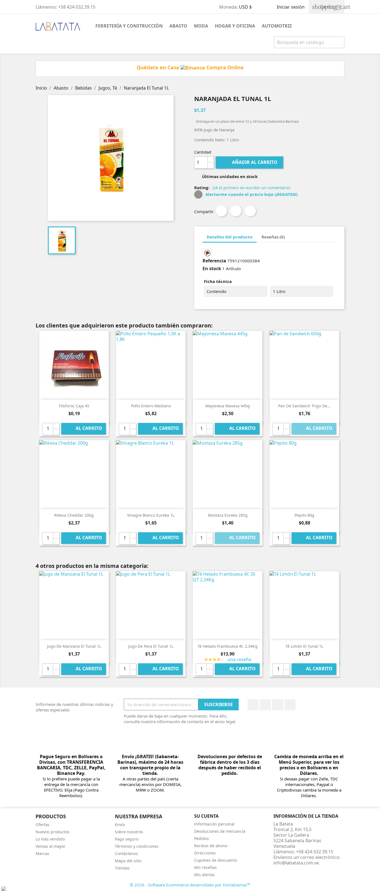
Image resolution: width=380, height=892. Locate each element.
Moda (201, 26)
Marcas (42, 853)
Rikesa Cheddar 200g (74, 515)
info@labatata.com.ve (296, 863)
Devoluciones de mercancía (219, 831)
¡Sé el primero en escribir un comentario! (251, 187)
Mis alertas (204, 874)
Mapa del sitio (128, 860)
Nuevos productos (53, 831)
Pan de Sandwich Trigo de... (304, 405)
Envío (120, 824)
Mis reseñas (205, 867)
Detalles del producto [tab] (229, 237)
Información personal (214, 824)
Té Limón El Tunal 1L (304, 646)
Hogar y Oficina (235, 26)
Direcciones (205, 853)
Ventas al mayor (50, 846)
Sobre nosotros (129, 831)
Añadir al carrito (250, 162)
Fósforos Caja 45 (74, 405)
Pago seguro (126, 839)
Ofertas (43, 824)
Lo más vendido (50, 839)
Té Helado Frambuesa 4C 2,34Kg (228, 646)
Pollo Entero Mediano (151, 405)
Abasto (178, 26)
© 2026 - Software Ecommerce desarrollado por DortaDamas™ (190, 885)
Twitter (265, 704)
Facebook (253, 704)
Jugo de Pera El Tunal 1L (150, 646)
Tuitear (235, 210)
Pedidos (201, 838)
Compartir (221, 210)
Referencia (214, 260)
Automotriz (277, 26)
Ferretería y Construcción (129, 26)
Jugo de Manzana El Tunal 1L (74, 646)
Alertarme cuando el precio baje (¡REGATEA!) (251, 194)
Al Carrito (84, 428)
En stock (212, 268)
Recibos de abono (210, 845)
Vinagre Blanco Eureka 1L (150, 515)
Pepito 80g (304, 515)
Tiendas (122, 868)
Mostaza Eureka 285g (228, 515)
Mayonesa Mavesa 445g (227, 405)
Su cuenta (206, 816)
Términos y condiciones (137, 846)
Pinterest (250, 210)
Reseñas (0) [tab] (273, 237)
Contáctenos (126, 853)
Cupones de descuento (215, 860)
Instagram (289, 704)
